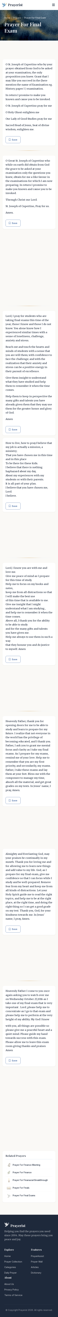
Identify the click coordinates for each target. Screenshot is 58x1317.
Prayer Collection (13, 1261)
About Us (9, 1284)
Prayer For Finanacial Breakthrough (30, 1180)
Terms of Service (13, 1295)
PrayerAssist (37, 1256)
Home (7, 18)
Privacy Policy (11, 1289)
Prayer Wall (37, 1261)
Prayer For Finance (22, 1172)
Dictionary (36, 1272)
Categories (10, 1267)
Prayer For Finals (21, 1188)
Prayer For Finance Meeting (26, 1165)
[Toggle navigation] (53, 5)
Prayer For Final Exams (24, 1195)
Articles (35, 1267)
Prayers (17, 18)
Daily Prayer (10, 1272)
